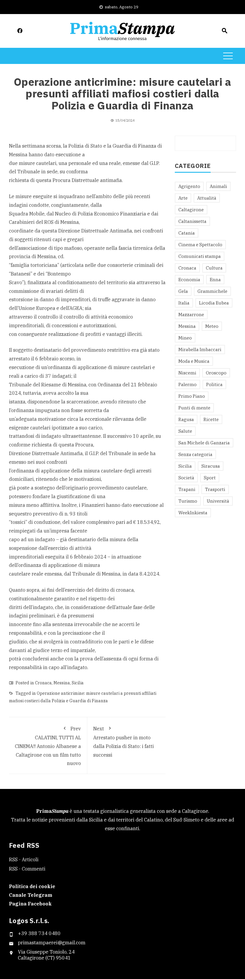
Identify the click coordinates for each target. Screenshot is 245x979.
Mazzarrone (191, 314)
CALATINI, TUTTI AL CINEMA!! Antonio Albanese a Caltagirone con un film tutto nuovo (48, 746)
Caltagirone (191, 209)
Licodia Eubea (214, 303)
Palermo (187, 384)
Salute (185, 431)
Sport (210, 478)
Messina (61, 683)
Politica (214, 384)
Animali (218, 186)
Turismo (187, 501)
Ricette (211, 419)
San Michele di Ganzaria (204, 443)
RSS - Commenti (27, 869)
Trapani (186, 489)
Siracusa (210, 466)
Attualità (206, 198)
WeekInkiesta (192, 512)
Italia (183, 303)
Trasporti (215, 489)
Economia (189, 279)
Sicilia (78, 683)
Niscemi (187, 373)
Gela (183, 291)
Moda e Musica (193, 361)
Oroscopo (216, 373)
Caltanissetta (192, 221)
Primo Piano (191, 396)
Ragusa (186, 419)
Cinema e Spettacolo (200, 244)
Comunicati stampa (199, 256)
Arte (183, 198)
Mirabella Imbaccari (199, 349)
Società (186, 478)
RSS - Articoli (24, 859)
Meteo (211, 326)
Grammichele (212, 291)
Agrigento (189, 186)
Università (218, 501)
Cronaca (43, 683)
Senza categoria (195, 454)
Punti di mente (194, 408)
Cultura (214, 268)
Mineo (185, 338)
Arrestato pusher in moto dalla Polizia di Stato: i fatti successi (123, 742)
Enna (215, 279)
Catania (186, 233)
